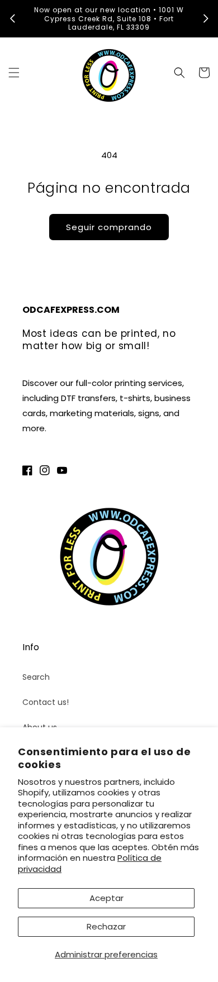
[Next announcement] (205, 18)
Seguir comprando (109, 227)
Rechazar (106, 926)
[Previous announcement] (12, 18)
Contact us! (45, 702)
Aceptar (106, 898)
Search (36, 677)
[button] (14, 72)
